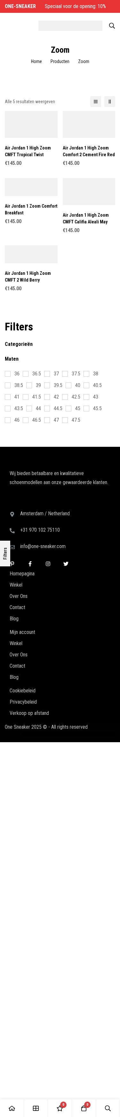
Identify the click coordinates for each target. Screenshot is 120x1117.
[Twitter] (65, 504)
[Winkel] (36, 1108)
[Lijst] (95, 101)
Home (36, 61)
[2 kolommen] (109, 101)
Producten (60, 61)
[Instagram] (48, 504)
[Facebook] (30, 504)
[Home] (12, 1108)
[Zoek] (112, 26)
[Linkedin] (12, 504)
